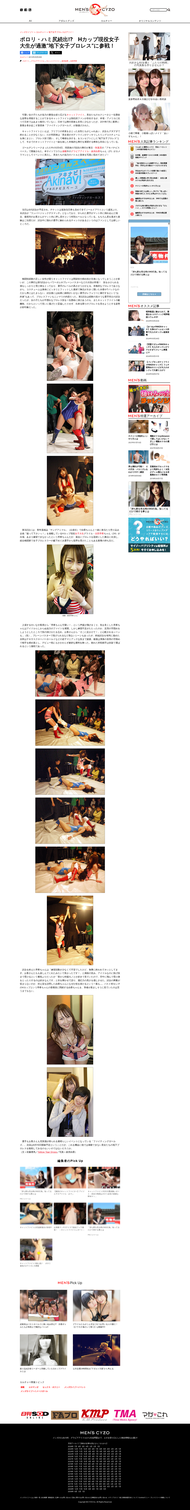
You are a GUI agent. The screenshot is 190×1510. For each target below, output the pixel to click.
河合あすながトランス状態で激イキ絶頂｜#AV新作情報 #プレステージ (151, 172)
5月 (83, 1446)
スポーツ (25, 61)
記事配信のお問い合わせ (98, 1497)
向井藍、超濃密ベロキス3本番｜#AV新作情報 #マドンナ (151, 156)
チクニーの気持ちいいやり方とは (147, 186)
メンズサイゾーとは (27, 1497)
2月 (94, 1446)
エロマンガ (33, 1387)
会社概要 (44, 1497)
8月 (93, 1449)
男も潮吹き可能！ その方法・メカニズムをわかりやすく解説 (138, 469)
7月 (75, 1446)
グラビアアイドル (37, 61)
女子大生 (79, 533)
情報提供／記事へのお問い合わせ (59, 1497)
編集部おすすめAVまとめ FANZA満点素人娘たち (151, 214)
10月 (85, 1449)
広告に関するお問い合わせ (80, 1497)
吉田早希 (73, 61)
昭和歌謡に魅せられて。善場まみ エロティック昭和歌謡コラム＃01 (158, 314)
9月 (89, 1449)
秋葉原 (98, 147)
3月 (91, 1446)
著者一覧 (37, 1497)
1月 (98, 1446)
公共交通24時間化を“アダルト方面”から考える (93, 1368)
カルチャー (24, 57)
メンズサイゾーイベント (75, 1387)
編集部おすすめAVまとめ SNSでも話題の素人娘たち (151, 199)
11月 (80, 1449)
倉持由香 (65, 61)
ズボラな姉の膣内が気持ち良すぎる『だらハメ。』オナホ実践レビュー (151, 207)
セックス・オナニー (51, 1387)
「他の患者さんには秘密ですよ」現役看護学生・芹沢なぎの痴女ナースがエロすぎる (151, 164)
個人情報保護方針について (128, 1497)
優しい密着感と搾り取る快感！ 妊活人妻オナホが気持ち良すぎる (151, 179)
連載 (64, 151)
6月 (79, 1446)
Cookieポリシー (144, 1497)
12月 (76, 1449)
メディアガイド (113, 1497)
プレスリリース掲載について (160, 1497)
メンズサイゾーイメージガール (34, 1391)
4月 (87, 1446)
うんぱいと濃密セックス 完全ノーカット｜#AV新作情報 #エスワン (151, 148)
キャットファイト (53, 61)
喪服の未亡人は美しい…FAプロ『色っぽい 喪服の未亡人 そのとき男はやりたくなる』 (151, 192)
